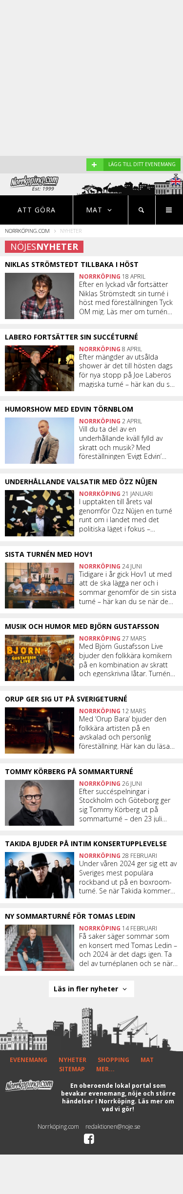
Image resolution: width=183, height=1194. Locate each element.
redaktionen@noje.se (113, 1126)
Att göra (37, 209)
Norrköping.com (27, 230)
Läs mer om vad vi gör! (138, 1105)
